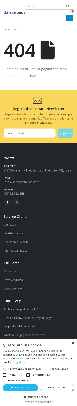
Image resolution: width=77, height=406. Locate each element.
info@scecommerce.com (21, 182)
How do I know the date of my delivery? (28, 318)
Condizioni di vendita (16, 242)
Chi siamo (10, 271)
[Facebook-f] (7, 202)
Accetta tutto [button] (20, 387)
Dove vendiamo (13, 280)
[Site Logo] (14, 12)
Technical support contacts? (21, 309)
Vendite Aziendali (14, 233)
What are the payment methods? (24, 335)
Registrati (65, 133)
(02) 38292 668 (14, 194)
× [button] (72, 343)
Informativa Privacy (15, 250)
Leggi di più (19, 362)
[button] (69, 18)
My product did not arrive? (19, 326)
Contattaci (10, 224)
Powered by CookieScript (38, 402)
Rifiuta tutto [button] (57, 387)
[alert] (38, 372)
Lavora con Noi (13, 288)
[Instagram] (16, 202)
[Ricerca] (68, 6)
